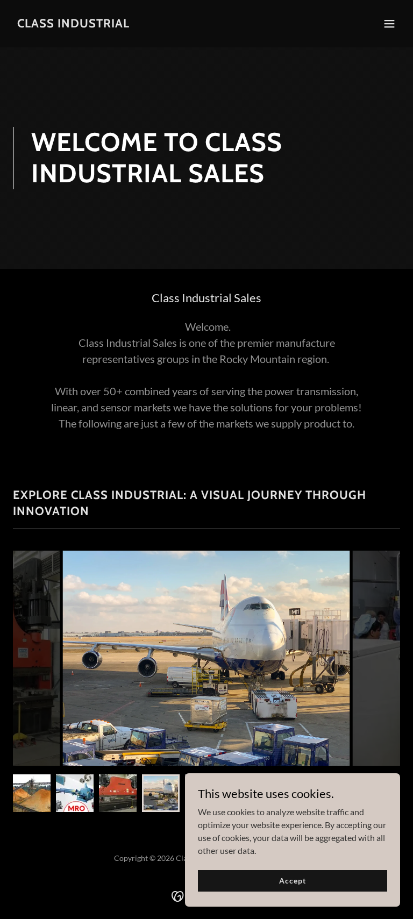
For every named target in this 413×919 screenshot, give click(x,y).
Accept (292, 880)
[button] (389, 23)
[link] (73, 24)
